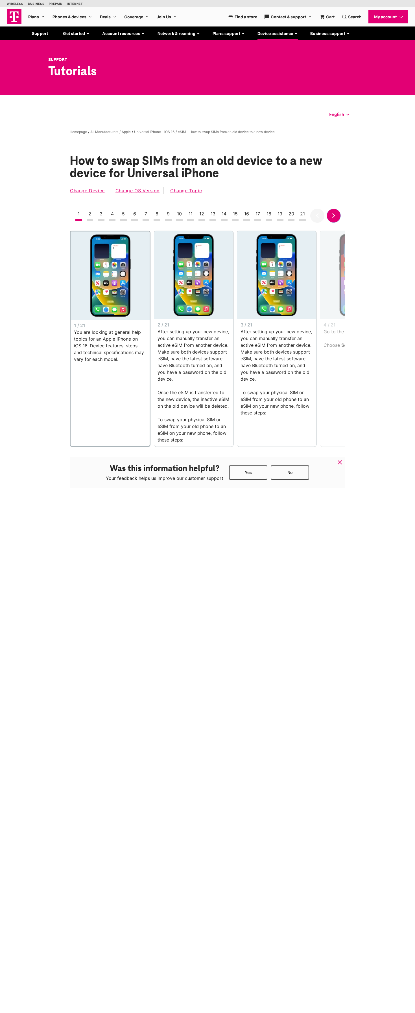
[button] (76, 33)
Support (40, 33)
